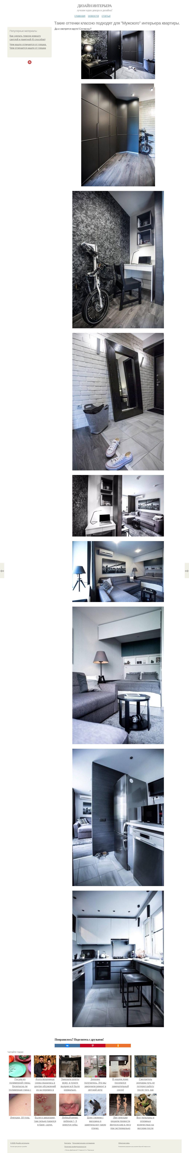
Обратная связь (124, 1143)
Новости (93, 15)
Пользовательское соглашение (83, 1143)
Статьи (106, 15)
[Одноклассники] (118, 1045)
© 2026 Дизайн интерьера (19, 1143)
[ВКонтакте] (67, 1045)
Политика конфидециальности (75, 1146)
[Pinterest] (92, 1045)
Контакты (67, 1143)
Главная (79, 15)
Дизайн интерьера (94, 5)
